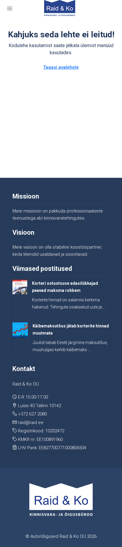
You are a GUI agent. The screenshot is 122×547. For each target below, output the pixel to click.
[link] (19, 287)
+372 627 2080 (32, 414)
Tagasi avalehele (61, 67)
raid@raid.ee (31, 422)
